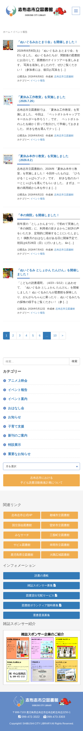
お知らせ (14, 417)
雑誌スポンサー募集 (40, 585)
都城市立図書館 (60, 515)
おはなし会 (16, 408)
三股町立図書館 (60, 535)
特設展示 (14, 444)
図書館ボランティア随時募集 (40, 605)
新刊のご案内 (17, 435)
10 (55, 335)
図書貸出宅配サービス (40, 595)
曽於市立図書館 (60, 525)
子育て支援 (16, 426)
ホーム (6, 32)
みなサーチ (22, 535)
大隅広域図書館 (60, 554)
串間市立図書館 (60, 544)
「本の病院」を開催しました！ (38, 215)
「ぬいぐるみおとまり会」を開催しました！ (47, 42)
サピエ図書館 (21, 544)
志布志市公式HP (21, 515)
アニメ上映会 (17, 380)
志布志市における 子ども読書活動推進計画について (41, 480)
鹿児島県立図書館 (22, 554)
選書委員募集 (41, 615)
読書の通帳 (41, 575)
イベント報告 (37, 80)
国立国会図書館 (22, 525)
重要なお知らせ (19, 454)
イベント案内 (17, 399)
